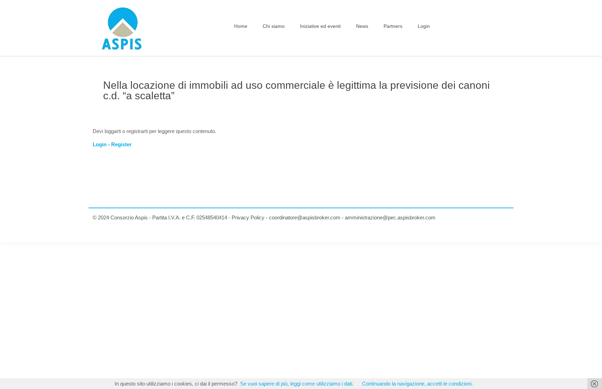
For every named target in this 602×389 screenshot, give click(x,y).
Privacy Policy (248, 217)
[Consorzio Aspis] (122, 28)
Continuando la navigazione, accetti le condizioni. (417, 384)
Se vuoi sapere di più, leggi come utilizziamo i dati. (297, 384)
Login (100, 144)
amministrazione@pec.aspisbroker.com (390, 217)
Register (121, 144)
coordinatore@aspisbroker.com (304, 217)
